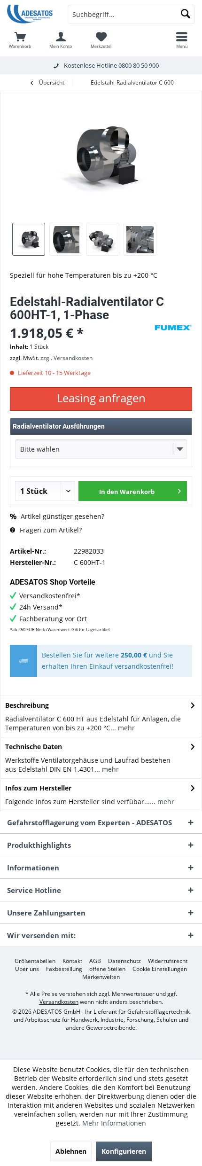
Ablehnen (70, 1151)
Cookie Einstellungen (159, 969)
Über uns (27, 969)
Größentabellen (35, 961)
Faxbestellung (64, 969)
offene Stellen (107, 969)
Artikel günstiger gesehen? (61, 516)
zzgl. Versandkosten (66, 358)
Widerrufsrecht (167, 961)
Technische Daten (33, 746)
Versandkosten (58, 1002)
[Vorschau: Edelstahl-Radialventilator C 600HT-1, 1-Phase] (28, 239)
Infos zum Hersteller (38, 787)
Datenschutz (124, 961)
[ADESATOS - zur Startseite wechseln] (30, 14)
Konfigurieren (123, 1151)
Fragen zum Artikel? (50, 529)
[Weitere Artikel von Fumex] (173, 328)
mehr (125, 727)
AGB (95, 961)
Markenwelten (101, 977)
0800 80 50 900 (138, 65)
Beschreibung (27, 705)
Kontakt (72, 961)
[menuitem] (20, 39)
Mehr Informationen (114, 1123)
